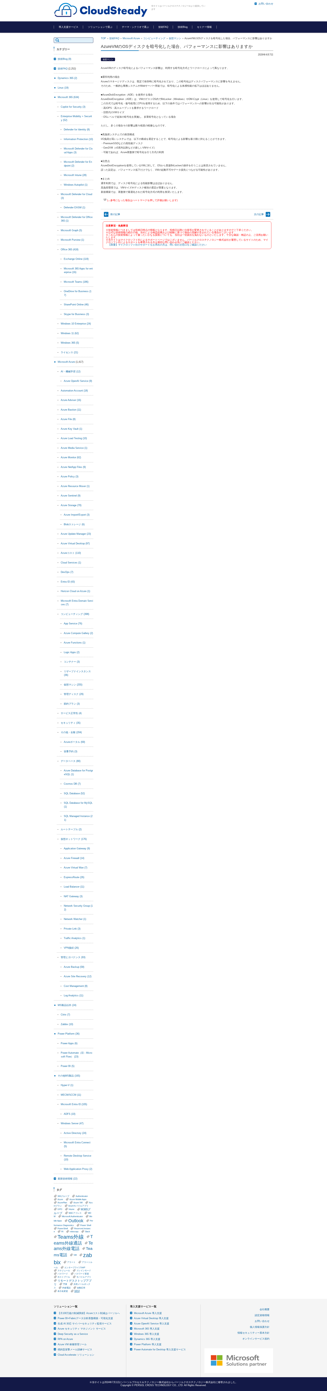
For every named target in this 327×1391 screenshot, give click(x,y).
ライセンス (69, 352)
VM (75, 1255)
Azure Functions (74, 642)
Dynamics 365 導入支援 (147, 1339)
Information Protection (78, 139)
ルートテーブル (71, 829)
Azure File (68, 419)
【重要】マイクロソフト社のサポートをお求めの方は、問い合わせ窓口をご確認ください (157, 244)
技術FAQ (163, 27)
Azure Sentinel (70, 495)
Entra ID (68, 581)
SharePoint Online (76, 304)
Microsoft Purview (72, 239)
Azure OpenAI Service (78, 381)
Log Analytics (73, 995)
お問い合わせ (262, 1321)
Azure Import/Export (77, 514)
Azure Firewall (74, 858)
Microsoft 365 (68, 97)
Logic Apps (71, 652)
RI (62, 1231)
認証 (77, 1291)
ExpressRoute (74, 877)
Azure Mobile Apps (77, 1199)
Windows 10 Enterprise (76, 323)
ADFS (69, 1113)
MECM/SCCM (71, 1094)
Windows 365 (70, 342)
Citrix (65, 1014)
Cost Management (75, 986)
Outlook (75, 1220)
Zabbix (67, 1024)
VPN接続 (71, 947)
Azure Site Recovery (77, 976)
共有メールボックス (72, 1286)
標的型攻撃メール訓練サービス (75, 1349)
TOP (103, 38)
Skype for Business (76, 314)
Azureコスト (71, 553)
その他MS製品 (69, 1075)
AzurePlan (62, 1202)
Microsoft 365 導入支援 (147, 1328)
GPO (60, 1209)
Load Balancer (74, 886)
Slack (87, 1231)
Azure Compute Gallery (78, 633)
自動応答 (81, 1288)
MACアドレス (75, 1213)
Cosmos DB (72, 783)
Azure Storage (71, 505)
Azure (60, 1199)
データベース (70, 761)
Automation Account (74, 390)
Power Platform (68, 1033)
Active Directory (75, 1133)
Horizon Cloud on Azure (75, 591)
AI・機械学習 (70, 371)
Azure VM (78, 1202)
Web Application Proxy (78, 1169)
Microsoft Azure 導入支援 (148, 1313)
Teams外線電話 (73, 1246)
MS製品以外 (67, 1005)
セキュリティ (70, 722)
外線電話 (66, 1288)
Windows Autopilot (75, 184)
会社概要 (264, 1309)
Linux (63, 87)
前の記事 (115, 214)
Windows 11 (70, 333)
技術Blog (183, 27)
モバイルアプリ (83, 1277)
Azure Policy (69, 476)
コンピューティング (154, 38)
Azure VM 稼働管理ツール (72, 1344)
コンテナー (72, 661)
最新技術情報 (67, 1178)
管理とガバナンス (73, 957)
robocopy (74, 1231)
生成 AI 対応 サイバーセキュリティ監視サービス (85, 1323)
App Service (73, 623)
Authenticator (82, 1196)
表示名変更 (63, 1291)
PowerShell (63, 1228)
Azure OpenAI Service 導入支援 (151, 1323)
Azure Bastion (71, 409)
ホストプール (64, 1277)
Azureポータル (74, 742)
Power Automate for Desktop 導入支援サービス (160, 1349)
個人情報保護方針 (259, 1327)
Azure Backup (74, 966)
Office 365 (69, 249)
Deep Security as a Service (73, 1334)
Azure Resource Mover (75, 486)
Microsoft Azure (131, 38)
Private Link (72, 928)
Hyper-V (67, 1085)
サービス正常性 (71, 713)
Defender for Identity (77, 129)
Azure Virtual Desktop (75, 543)
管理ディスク (73, 694)
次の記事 (259, 214)
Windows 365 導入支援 (146, 1334)
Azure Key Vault (71, 428)
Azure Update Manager (76, 533)
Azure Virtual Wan (75, 867)
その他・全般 (71, 732)
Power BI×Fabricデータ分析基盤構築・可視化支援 (85, 1318)
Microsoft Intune (75, 175)
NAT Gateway (73, 896)
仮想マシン (175, 38)
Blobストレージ (74, 524)
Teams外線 (71, 1237)
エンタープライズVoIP (74, 1267)
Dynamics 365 (67, 78)
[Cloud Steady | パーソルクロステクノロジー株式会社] (101, 10)
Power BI (67, 1066)
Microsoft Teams (76, 281)
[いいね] (104, 199)
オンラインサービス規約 (255, 1338)
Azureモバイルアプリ (78, 1206)
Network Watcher (75, 919)
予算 (65, 1284)
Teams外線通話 (73, 1239)
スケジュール (64, 1270)
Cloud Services (71, 562)
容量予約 (70, 751)
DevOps (67, 572)
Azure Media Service (74, 448)
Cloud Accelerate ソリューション (76, 1354)
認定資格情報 (262, 1315)
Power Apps (69, 1043)
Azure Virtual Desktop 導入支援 (151, 1318)
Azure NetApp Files (73, 467)
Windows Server (72, 1123)
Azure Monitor (71, 457)
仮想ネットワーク (74, 839)
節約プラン (72, 703)
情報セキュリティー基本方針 (253, 1332)
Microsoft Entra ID (74, 1104)
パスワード (63, 1274)
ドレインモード (83, 1270)
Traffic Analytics (74, 938)
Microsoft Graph (71, 230)
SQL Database (74, 793)
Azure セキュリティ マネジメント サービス (82, 1328)
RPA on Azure (65, 1339)
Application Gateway (77, 848)
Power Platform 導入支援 (147, 1344)
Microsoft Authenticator (72, 1216)
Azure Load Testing (74, 438)
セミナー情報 (204, 27)
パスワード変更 (81, 1274)
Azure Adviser (71, 400)
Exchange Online (76, 259)
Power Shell (85, 1225)
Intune (71, 1209)
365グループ (63, 1196)
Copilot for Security (73, 106)
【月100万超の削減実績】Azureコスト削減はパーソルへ (89, 1313)
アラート (71, 1262)
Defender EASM (74, 207)
